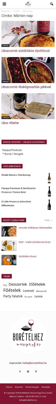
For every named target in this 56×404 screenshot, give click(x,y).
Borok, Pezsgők (32, 387)
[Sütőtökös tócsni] (8, 260)
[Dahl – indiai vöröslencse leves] (8, 246)
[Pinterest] (36, 372)
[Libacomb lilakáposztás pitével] (28, 70)
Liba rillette (10, 123)
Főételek (5, 45)
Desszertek (18, 284)
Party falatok (13, 296)
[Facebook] (20, 372)
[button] (52, 4)
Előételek (5, 118)
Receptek (28, 297)
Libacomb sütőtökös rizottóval (25, 51)
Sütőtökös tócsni (27, 256)
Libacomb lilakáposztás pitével (26, 87)
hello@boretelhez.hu (34, 363)
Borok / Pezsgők (13, 154)
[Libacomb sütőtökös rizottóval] (28, 34)
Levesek (28, 290)
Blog (5, 285)
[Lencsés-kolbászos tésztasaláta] (8, 231)
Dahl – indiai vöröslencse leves (34, 242)
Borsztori (19, 387)
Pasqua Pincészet (12, 150)
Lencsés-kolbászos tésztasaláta (35, 227)
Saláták (38, 296)
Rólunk (9, 387)
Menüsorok (41, 291)
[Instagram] (28, 372)
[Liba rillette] (28, 106)
